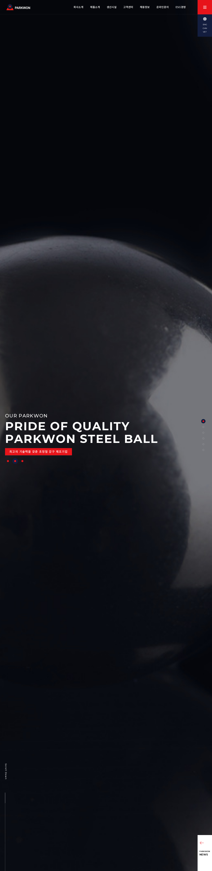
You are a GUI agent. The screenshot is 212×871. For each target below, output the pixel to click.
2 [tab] (15, 461)
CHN (205, 28)
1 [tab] (8, 461)
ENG (205, 24)
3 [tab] (22, 461)
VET (205, 32)
